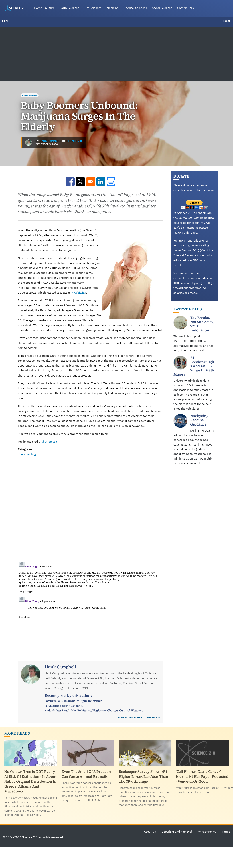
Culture (50, 8)
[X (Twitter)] (7, 21)
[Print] (111, 181)
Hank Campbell (50, 141)
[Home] (17, 8)
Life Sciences (93, 8)
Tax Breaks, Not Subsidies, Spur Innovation (73, 701)
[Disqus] (90, 506)
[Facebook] (4, 21)
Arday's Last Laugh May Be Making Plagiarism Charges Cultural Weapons (94, 710)
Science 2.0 (74, 141)
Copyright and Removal (177, 831)
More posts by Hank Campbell (137, 717)
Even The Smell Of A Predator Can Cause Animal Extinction (86, 774)
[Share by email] (90, 181)
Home (38, 8)
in (78, 292)
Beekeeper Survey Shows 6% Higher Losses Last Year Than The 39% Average (143, 776)
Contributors (185, 8)
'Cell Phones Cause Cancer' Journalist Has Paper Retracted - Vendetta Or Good (202, 776)
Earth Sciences (69, 8)
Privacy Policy (207, 831)
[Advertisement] (116, 53)
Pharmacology (29, 95)
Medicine (113, 8)
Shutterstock (49, 441)
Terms (226, 831)
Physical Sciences (135, 8)
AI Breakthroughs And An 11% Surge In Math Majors (193, 366)
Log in (227, 21)
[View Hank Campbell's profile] (28, 142)
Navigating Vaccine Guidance (64, 706)
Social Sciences (162, 8)
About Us (150, 831)
